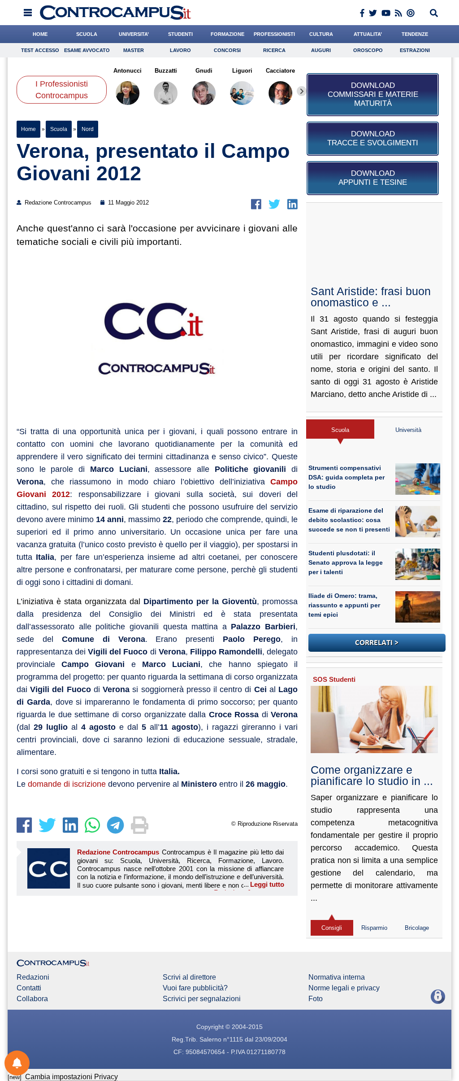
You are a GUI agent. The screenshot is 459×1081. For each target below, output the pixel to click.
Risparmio (374, 927)
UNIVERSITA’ (134, 34)
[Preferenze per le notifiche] (17, 1063)
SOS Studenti (334, 679)
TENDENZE (415, 34)
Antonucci (127, 70)
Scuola (58, 129)
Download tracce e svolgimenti (372, 138)
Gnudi (203, 70)
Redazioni (33, 977)
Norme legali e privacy (344, 988)
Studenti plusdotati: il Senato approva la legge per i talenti (345, 562)
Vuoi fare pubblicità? (195, 988)
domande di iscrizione (67, 784)
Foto (315, 999)
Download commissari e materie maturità (373, 94)
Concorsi (227, 50)
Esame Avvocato (87, 50)
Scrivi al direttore (189, 977)
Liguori (242, 70)
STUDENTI (180, 34)
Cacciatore (280, 70)
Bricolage (417, 927)
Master (133, 50)
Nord (88, 129)
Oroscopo (368, 50)
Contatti (29, 988)
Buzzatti (166, 70)
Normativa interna (336, 977)
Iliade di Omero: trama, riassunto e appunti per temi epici (344, 605)
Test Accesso (40, 50)
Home (28, 129)
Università (408, 430)
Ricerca (274, 50)
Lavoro (180, 50)
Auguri (321, 50)
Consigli (331, 927)
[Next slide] (302, 91)
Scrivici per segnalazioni (202, 999)
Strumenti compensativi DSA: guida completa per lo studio (346, 477)
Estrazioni (415, 50)
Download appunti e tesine (372, 178)
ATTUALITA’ (368, 34)
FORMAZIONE (227, 34)
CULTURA (321, 34)
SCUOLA (86, 34)
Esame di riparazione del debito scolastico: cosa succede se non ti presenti (349, 520)
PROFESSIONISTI (274, 34)
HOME (40, 34)
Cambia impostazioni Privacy (71, 1077)
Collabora (32, 999)
